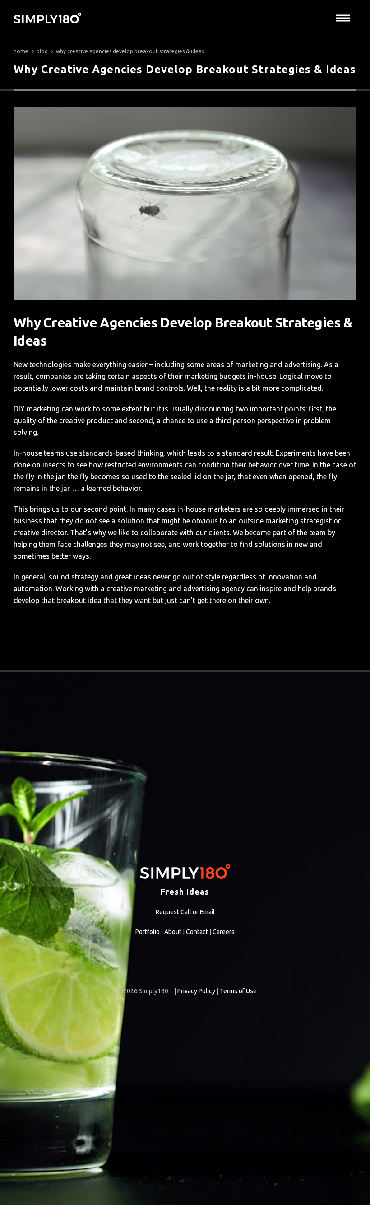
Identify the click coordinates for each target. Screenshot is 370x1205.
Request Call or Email (185, 911)
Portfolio (147, 931)
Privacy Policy (196, 991)
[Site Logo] (47, 18)
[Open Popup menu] (343, 18)
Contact (197, 931)
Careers (224, 931)
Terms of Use (238, 991)
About (172, 931)
